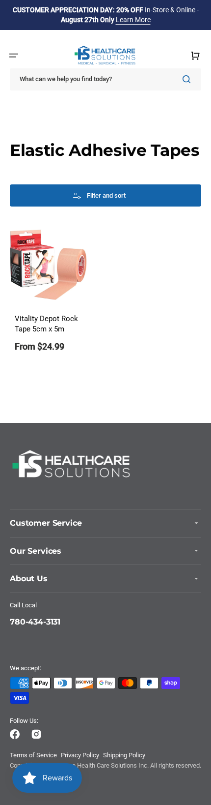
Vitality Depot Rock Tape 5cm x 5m (46, 324)
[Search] (188, 79)
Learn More (133, 20)
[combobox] (105, 79)
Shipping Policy (124, 755)
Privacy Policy (80, 755)
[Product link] (48, 295)
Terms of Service (33, 755)
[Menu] (14, 55)
